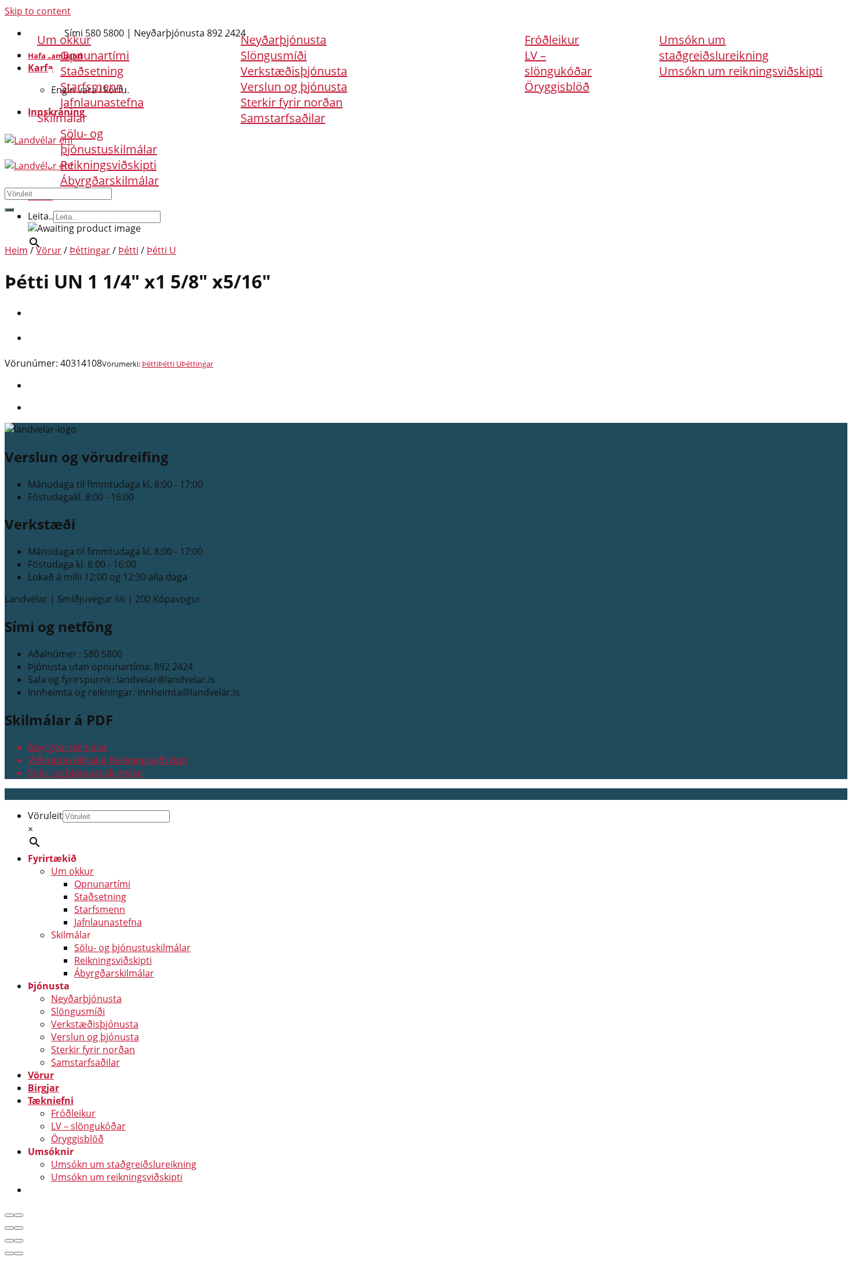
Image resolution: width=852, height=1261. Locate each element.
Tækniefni (529, 24)
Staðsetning (91, 71)
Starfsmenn (91, 86)
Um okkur (72, 871)
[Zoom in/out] (18, 1215)
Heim (16, 250)
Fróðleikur (552, 39)
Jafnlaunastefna (102, 102)
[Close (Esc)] (9, 1215)
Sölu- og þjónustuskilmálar (108, 141)
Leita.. (40, 216)
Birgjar (454, 24)
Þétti (128, 250)
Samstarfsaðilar (283, 118)
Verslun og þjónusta (294, 86)
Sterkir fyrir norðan (292, 102)
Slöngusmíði (78, 1011)
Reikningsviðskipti (108, 165)
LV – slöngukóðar (558, 63)
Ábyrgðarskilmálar (109, 180)
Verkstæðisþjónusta (294, 71)
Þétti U (161, 250)
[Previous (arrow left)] (9, 1228)
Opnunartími (102, 884)
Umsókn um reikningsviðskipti (740, 71)
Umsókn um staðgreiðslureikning (714, 47)
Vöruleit (45, 815)
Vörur (391, 24)
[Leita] (9, 209)
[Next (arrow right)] (18, 1228)
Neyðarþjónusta (86, 998)
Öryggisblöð (557, 86)
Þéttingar (90, 250)
